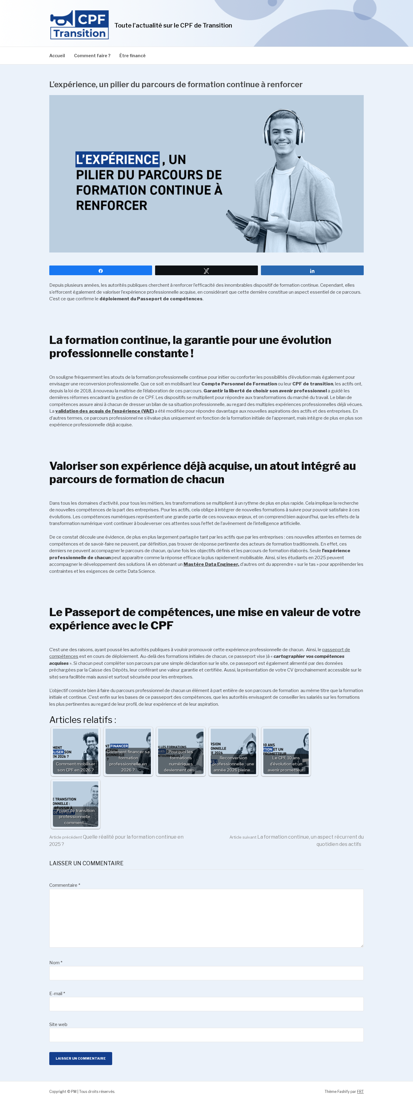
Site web (58, 1024)
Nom (55, 962)
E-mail (57, 993)
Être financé (132, 55)
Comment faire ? (92, 55)
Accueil (57, 55)
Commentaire (64, 885)
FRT (360, 1091)
